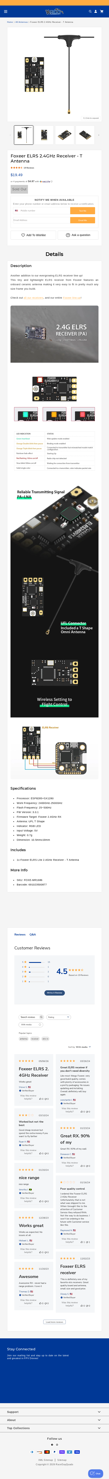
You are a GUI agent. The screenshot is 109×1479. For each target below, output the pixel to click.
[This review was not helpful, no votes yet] (46, 1099)
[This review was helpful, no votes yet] (40, 1099)
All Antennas (21, 22)
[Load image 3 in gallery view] (64, 135)
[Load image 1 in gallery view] (23, 135)
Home (10, 22)
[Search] (90, 11)
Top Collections (18, 1428)
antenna (23, 1038)
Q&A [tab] (33, 934)
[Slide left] (10, 135)
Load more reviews (54, 1322)
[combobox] (58, 1017)
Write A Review (54, 992)
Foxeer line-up (72, 297)
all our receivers (33, 297)
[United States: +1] (16, 210)
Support (13, 1412)
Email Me (82, 220)
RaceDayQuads (64, 1464)
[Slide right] (99, 135)
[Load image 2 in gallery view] (44, 135)
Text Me (82, 211)
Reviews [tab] (20, 934)
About (11, 1420)
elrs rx (45, 1038)
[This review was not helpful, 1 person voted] (87, 1242)
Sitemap (61, 1460)
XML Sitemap (45, 1460)
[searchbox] (29, 1017)
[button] (4, 11)
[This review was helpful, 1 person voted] (82, 1242)
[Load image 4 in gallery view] (85, 135)
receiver (35, 1038)
